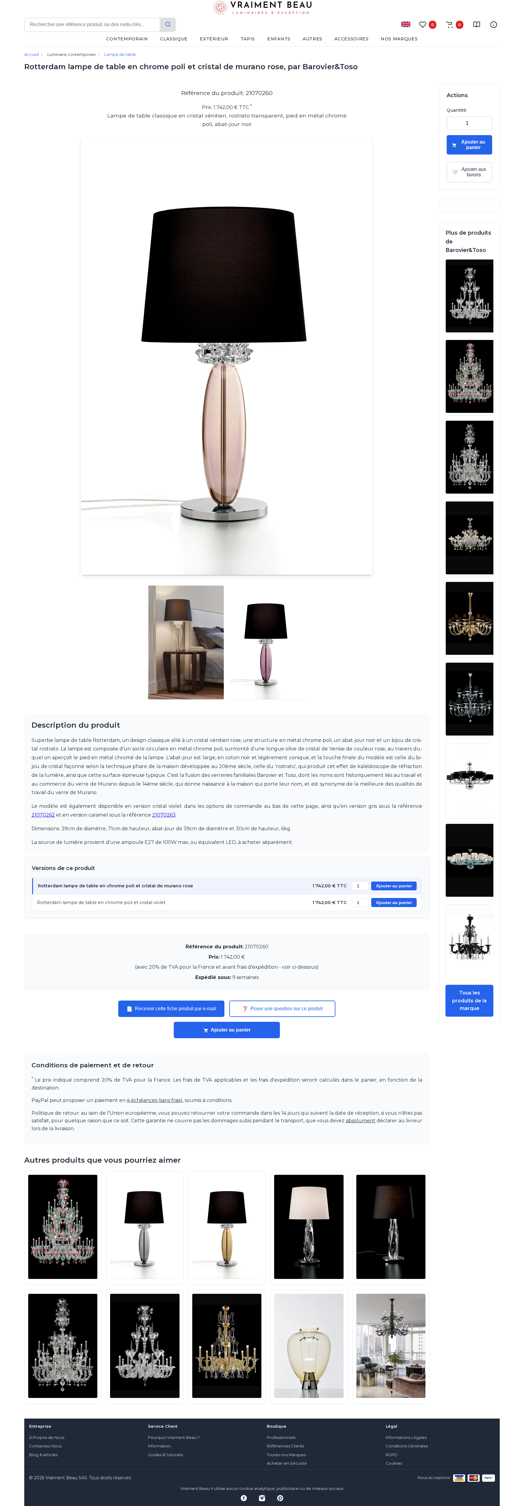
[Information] (494, 25)
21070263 (164, 815)
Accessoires (351, 39)
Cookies (394, 1463)
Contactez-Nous (45, 1446)
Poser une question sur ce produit (282, 1008)
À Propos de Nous (46, 1437)
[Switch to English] (406, 24)
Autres (312, 39)
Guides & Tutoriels (165, 1455)
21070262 (43, 815)
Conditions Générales (407, 1446)
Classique (174, 39)
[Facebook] (244, 1498)
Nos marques (399, 39)
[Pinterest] (280, 1498)
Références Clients (285, 1446)
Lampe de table (120, 54)
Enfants (279, 39)
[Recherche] (168, 25)
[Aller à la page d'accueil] (262, 9)
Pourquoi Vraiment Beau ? (174, 1437)
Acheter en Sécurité (287, 1463)
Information (159, 1446)
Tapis (247, 39)
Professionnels (281, 1437)
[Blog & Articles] (477, 25)
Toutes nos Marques (286, 1455)
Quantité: (457, 110)
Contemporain (127, 39)
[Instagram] (262, 1498)
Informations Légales (406, 1437)
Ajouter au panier (394, 886)
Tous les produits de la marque (469, 1000)
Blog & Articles (43, 1455)
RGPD (392, 1455)
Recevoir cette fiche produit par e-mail (171, 1008)
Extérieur (214, 39)
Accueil (31, 54)
